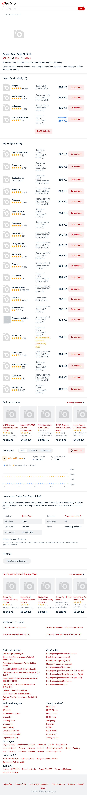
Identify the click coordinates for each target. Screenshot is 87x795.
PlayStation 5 (61, 745)
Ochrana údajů (20, 784)
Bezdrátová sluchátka (26, 745)
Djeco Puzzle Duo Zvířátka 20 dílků (17, 694)
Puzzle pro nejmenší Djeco (57, 684)
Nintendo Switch (9, 748)
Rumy (68, 748)
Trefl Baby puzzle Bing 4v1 (13, 654)
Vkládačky (7, 717)
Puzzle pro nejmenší (12, 14)
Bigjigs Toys (27, 516)
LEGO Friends (52, 710)
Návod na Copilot (29, 769)
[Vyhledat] (81, 8)
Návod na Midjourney (63, 769)
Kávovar (31, 748)
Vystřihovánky (8, 727)
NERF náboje (51, 731)
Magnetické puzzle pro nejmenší (59, 664)
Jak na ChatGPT (45, 769)
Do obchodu (76, 87)
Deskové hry (51, 734)
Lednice (40, 748)
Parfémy (76, 748)
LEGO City (50, 707)
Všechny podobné (74, 403)
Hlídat (17, 58)
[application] (37, 477)
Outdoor (31, 752)
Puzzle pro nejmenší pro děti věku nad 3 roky (64, 678)
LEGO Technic (52, 714)
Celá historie (46, 451)
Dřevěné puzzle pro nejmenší (14, 627)
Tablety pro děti (52, 738)
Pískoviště (50, 724)
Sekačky (11, 752)
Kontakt (80, 784)
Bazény (41, 752)
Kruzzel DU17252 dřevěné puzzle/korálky (19, 669)
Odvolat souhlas (58, 784)
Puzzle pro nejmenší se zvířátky (59, 667)
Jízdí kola (22, 752)
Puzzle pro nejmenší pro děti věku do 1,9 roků (64, 674)
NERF (48, 727)
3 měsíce (33, 451)
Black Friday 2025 (53, 752)
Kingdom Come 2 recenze (47, 759)
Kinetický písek (9, 721)
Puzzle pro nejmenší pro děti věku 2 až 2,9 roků (65, 671)
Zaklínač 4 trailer (27, 759)
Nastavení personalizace (39, 784)
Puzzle (5, 707)
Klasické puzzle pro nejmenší (58, 661)
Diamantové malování (11, 734)
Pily (4, 752)
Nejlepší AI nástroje (10, 773)
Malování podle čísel (11, 731)
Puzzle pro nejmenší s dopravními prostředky (65, 627)
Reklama (71, 784)
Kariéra (43, 788)
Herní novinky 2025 (10, 759)
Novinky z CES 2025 (11, 769)
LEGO (51, 745)
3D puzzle (7, 710)
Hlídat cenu (78, 451)
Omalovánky (8, 724)
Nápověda (7, 784)
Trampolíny (50, 721)
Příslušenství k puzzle (11, 714)
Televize (22, 748)
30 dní (22, 451)
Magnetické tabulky (10, 738)
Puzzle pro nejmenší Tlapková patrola (61, 654)
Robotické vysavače (55, 748)
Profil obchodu (17, 181)
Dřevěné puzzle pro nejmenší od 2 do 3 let (64, 634)
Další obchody (43, 131)
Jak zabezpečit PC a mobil (13, 762)
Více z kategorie (75, 574)
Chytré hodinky (9, 745)
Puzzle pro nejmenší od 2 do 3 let (16, 634)
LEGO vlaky (51, 717)
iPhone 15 (42, 745)
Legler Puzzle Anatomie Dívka (15, 690)
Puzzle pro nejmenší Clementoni (59, 681)
